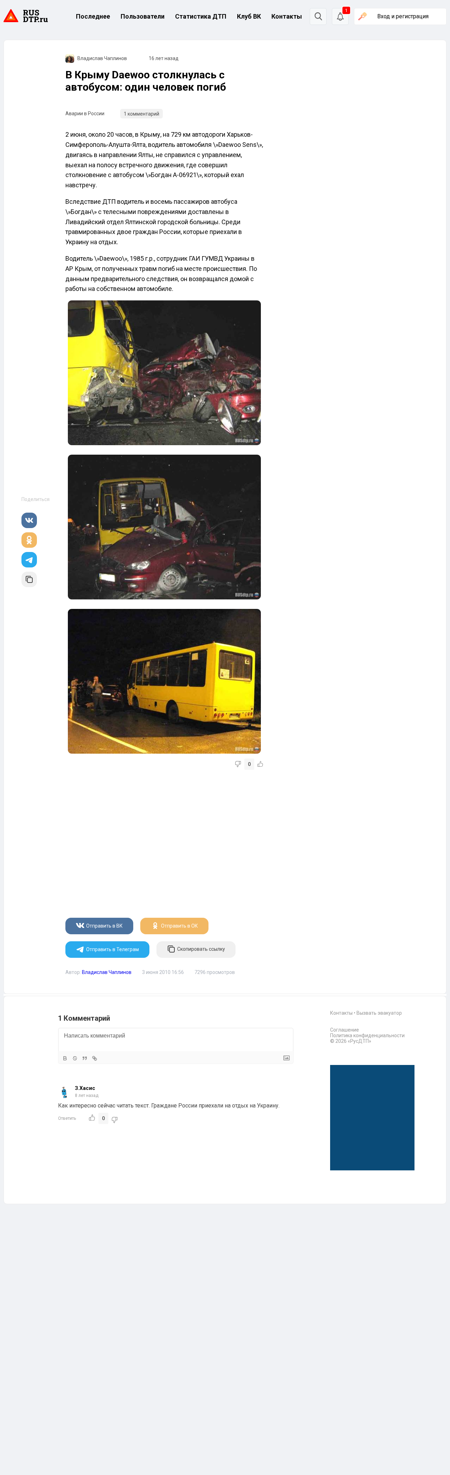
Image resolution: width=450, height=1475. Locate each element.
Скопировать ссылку (201, 949)
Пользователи (143, 16)
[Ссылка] (94, 1058)
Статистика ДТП (200, 16)
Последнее (93, 16)
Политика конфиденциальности (367, 1035)
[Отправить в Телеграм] (29, 559)
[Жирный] (65, 1058)
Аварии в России (84, 113)
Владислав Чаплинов (102, 58)
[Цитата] (85, 1058)
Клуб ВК (249, 16)
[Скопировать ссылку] (29, 579)
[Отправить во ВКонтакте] (29, 520)
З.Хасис (85, 1088)
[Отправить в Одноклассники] (29, 540)
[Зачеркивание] (75, 1058)
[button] (340, 16)
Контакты (286, 16)
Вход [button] (403, 16)
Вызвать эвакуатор (379, 1013)
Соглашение (344, 1030)
